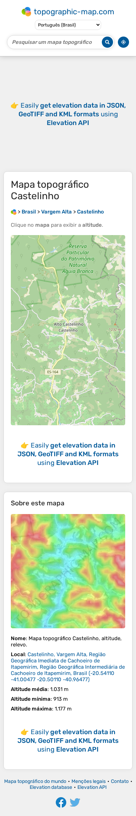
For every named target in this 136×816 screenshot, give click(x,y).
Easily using (72, 114)
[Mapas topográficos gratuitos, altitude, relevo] (13, 212)
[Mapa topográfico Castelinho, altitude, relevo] (68, 571)
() (68, 667)
